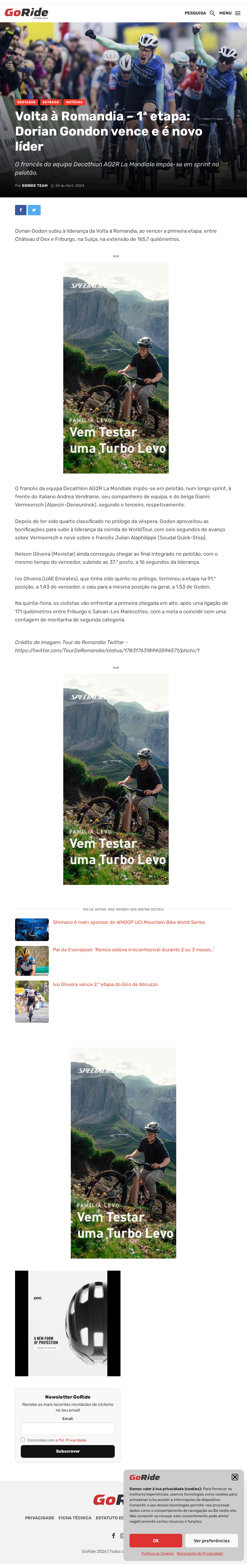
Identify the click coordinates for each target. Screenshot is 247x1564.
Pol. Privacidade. (72, 1440)
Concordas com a (57, 1440)
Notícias (74, 102)
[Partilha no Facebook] (21, 210)
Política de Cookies (158, 1553)
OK (156, 1540)
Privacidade (39, 1518)
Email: (67, 1418)
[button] (235, 1477)
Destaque (26, 102)
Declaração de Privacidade (200, 1553)
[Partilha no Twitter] (34, 210)
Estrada (51, 102)
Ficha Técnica (75, 1518)
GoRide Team (35, 186)
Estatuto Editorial (119, 1518)
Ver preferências (212, 1540)
